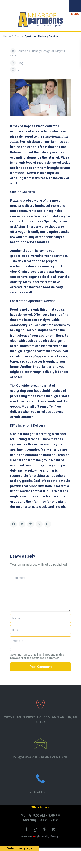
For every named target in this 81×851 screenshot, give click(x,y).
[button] (75, 6)
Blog (21, 63)
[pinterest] (45, 830)
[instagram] (54, 830)
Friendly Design (49, 836)
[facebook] (27, 830)
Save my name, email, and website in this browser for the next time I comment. (37, 656)
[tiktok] (36, 830)
